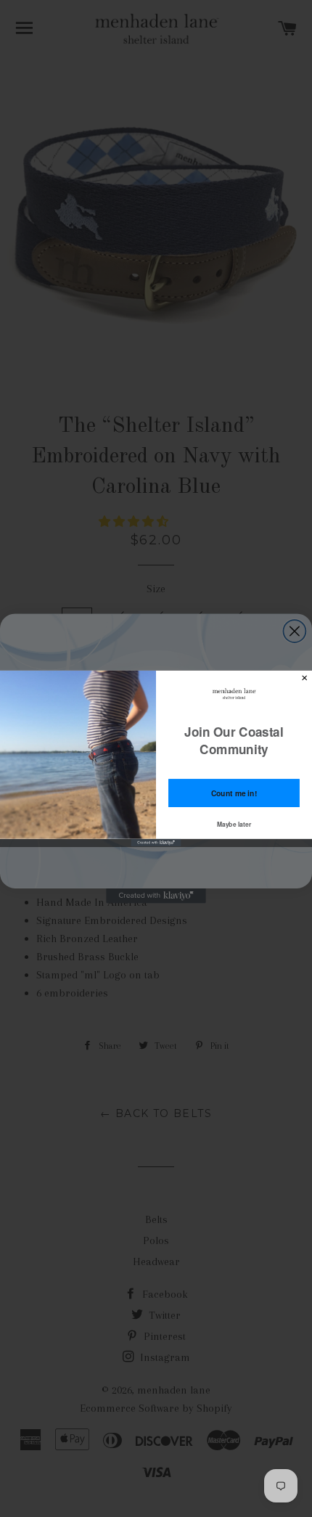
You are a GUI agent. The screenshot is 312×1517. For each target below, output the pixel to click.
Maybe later (234, 823)
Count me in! (234, 793)
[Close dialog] (305, 678)
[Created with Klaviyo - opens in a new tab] (156, 842)
